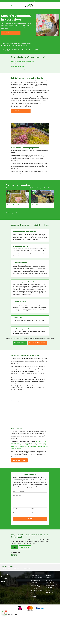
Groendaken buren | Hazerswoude (42, 205)
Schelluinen (39, 446)
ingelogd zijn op (11, 568)
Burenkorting (50, 582)
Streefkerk (45, 446)
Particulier (28, 1)
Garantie (49, 577)
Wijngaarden (17, 448)
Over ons (49, 587)
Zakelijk (33, 1)
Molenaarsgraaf (31, 445)
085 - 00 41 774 (5, 578)
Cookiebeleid (50, 589)
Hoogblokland (42, 443)
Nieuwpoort (14, 446)
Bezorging (49, 575)
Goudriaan (26, 443)
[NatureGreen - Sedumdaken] (30, 6)
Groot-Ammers (34, 443)
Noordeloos (21, 446)
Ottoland (27, 446)
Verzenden (30, 518)
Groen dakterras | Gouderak (15, 205)
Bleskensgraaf (43, 441)
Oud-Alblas (33, 446)
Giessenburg (20, 443)
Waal (12, 448)
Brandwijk (13, 443)
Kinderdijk (19, 445)
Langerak (24, 445)
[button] (11, 6)
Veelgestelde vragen (52, 584)
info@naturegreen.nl (6, 583)
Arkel (37, 441)
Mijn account (50, 585)
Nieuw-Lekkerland (41, 445)
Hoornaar (13, 445)
